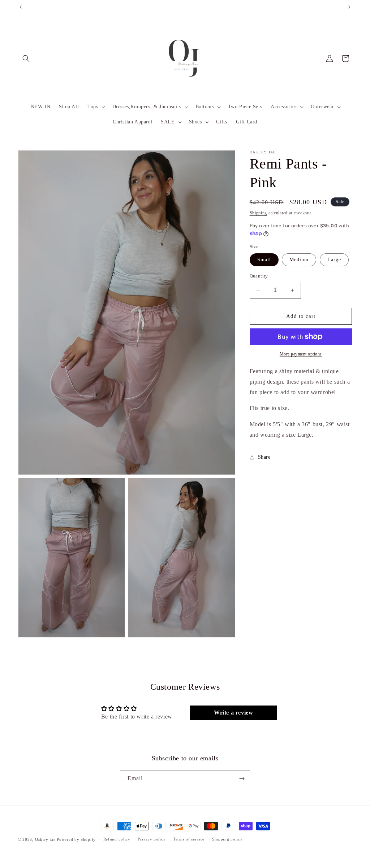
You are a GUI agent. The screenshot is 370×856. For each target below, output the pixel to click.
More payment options (301, 354)
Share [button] (264, 457)
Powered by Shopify (76, 839)
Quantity (259, 276)
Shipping (258, 212)
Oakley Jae (46, 839)
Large (334, 259)
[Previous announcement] (21, 7)
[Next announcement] (349, 7)
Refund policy (116, 839)
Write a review (233, 712)
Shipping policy (227, 839)
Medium (299, 259)
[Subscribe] (242, 778)
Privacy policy (151, 839)
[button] (26, 58)
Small (264, 259)
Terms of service (189, 839)
